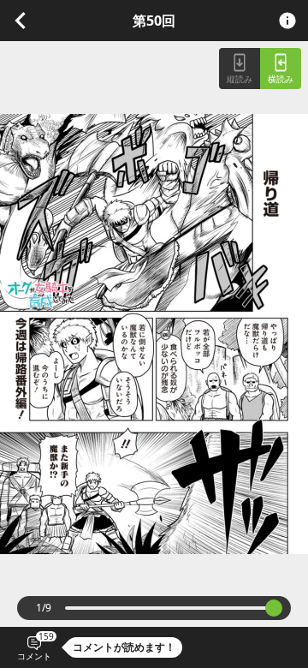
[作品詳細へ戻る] (20, 18)
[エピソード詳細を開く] (287, 20)
